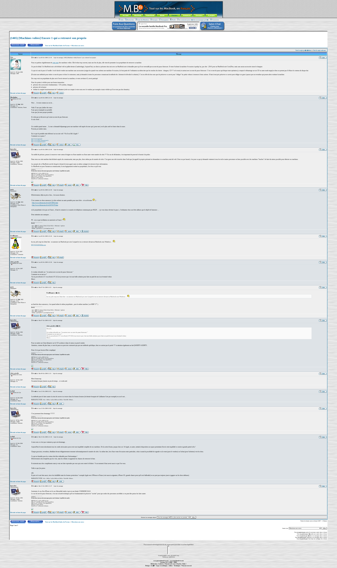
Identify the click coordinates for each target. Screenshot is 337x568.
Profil (173, 20)
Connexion (215, 20)
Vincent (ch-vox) (170, 564)
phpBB (164, 555)
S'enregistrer (164, 20)
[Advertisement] (168, 32)
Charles (178, 564)
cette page (56, 63)
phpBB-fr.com (172, 557)
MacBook (137, 15)
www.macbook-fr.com (177, 560)
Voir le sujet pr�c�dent (303, 50)
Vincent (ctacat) (186, 565)
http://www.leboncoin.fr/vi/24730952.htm (45, 203)
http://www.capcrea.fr (36, 139)
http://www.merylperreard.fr (38, 141)
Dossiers (199, 15)
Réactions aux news (78, 45)
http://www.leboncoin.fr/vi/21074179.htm (45, 205)
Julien (170, 565)
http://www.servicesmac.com (38, 245)
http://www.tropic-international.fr (39, 140)
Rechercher (130, 20)
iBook (162, 15)
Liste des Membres (143, 20)
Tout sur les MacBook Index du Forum (57, 45)
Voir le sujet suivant (319, 50)
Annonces (187, 15)
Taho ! (184, 564)
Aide (122, 20)
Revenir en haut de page (18, 93)
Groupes (154, 20)
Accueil (125, 15)
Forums (174, 15)
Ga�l (153, 565)
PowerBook (150, 15)
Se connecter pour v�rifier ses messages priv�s (194, 20)
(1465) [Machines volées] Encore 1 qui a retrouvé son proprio (48, 38)
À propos (211, 15)
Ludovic (161, 564)
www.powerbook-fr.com (160, 560)
